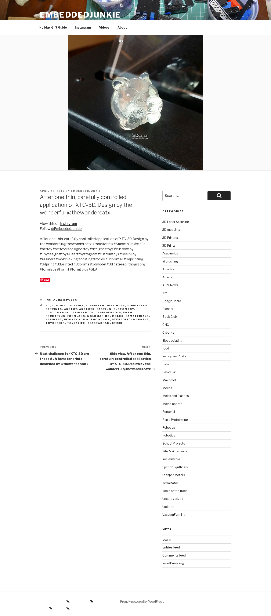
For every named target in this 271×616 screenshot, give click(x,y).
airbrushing (170, 261)
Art (164, 293)
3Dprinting (137, 305)
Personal (168, 411)
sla (85, 319)
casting (104, 309)
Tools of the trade (175, 491)
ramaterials (137, 316)
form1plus (55, 316)
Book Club (169, 316)
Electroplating (172, 340)
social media (171, 459)
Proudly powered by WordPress (142, 601)
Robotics (168, 435)
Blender (167, 309)
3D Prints (169, 245)
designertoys (108, 312)
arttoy (70, 309)
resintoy (72, 319)
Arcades (168, 269)
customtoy (123, 309)
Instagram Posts (61, 299)
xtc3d (117, 323)
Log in (166, 539)
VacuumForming (173, 514)
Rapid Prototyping (175, 419)
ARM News (170, 285)
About (122, 27)
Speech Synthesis (175, 467)
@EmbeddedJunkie (66, 229)
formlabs (76, 316)
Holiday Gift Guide (53, 27)
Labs (165, 364)
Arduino (167, 277)
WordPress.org (173, 563)
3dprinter (115, 305)
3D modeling (171, 229)
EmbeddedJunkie (80, 14)
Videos (104, 27)
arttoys (87, 309)
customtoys (57, 312)
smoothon (100, 319)
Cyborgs (168, 332)
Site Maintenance (174, 451)
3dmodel (60, 305)
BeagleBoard (171, 301)
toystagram (98, 323)
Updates (168, 506)
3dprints (54, 309)
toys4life (76, 323)
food (165, 348)
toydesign (55, 323)
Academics (170, 253)
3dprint (77, 305)
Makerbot (169, 380)
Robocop (168, 427)
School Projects (173, 443)
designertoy (82, 312)
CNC (165, 324)
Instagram (83, 27)
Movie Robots (172, 404)
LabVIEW (169, 372)
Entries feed (171, 547)
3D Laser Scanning (175, 222)
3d (48, 305)
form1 (128, 312)
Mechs (167, 388)
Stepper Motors (173, 475)
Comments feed (174, 555)
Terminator (170, 483)
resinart (54, 319)
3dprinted (95, 305)
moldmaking (98, 316)
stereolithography (130, 319)
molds (118, 316)
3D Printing (170, 237)
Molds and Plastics (175, 396)
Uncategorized (172, 498)
